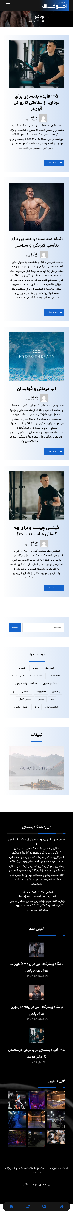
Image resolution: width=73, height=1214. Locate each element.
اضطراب (21, 668)
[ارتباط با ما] (11, 1206)
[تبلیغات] (36, 767)
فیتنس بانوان (51, 707)
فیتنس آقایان (25, 699)
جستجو (15, 627)
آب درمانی (49, 668)
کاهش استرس (21, 707)
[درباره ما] (44, 1206)
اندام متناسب (54, 676)
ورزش (36, 707)
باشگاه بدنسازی (50, 684)
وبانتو (34, 117)
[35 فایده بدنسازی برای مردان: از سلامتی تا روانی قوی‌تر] (36, 1035)
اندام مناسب (36, 676)
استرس (35, 668)
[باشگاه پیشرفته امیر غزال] (54, 5)
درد (14, 691)
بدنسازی (56, 691)
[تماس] (28, 1206)
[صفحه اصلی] (43, 21)
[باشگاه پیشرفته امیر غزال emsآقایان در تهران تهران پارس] (36, 949)
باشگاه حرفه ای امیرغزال (19, 1168)
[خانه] (61, 1206)
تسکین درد (41, 691)
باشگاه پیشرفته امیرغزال (26, 684)
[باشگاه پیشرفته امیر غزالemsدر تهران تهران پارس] (36, 992)
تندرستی (26, 691)
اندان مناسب (18, 676)
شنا (52, 699)
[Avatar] (43, 118)
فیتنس (41, 699)
